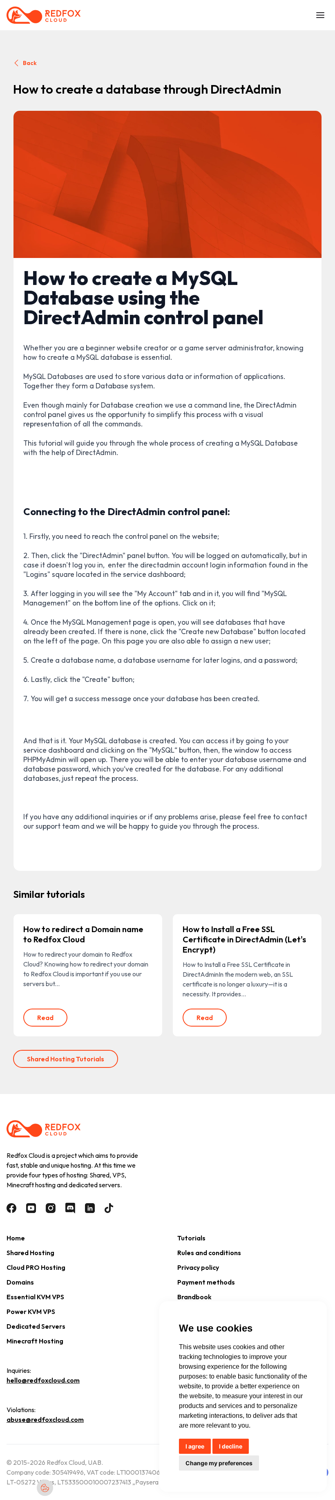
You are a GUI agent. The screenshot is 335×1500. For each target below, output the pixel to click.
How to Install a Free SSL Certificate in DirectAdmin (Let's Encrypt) (244, 939)
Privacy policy (198, 1267)
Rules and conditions (209, 1253)
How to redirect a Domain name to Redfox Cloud (83, 934)
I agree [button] (194, 1446)
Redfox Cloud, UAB (74, 1462)
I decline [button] (230, 1446)
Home (16, 1238)
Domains (20, 1282)
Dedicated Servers (36, 1326)
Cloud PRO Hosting (36, 1267)
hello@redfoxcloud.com (43, 1380)
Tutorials (191, 1238)
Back (30, 63)
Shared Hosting (30, 1253)
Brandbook (194, 1297)
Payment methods (206, 1282)
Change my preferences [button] (218, 1463)
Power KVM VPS (31, 1311)
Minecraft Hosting (35, 1341)
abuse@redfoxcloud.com (45, 1419)
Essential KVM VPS (35, 1297)
